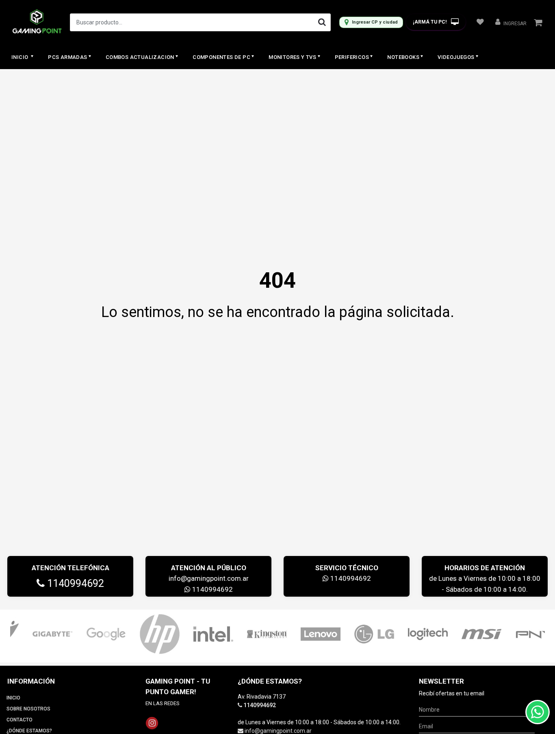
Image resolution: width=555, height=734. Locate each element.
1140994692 (74, 583)
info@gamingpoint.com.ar (209, 578)
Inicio (20, 57)
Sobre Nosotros (28, 709)
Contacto (20, 720)
